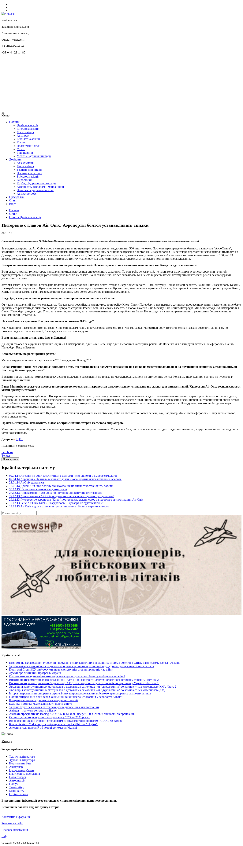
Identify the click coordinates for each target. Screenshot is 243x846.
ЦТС (19, 439)
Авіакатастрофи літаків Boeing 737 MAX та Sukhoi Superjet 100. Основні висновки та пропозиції (72, 713)
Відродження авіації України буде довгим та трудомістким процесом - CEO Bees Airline (65, 720)
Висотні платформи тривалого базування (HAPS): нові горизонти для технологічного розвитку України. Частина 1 (84, 683)
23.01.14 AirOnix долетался (26, 482)
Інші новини (25, 152)
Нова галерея (17, 777)
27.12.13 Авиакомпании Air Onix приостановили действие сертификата (55, 492)
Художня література (22, 760)
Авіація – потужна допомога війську (33, 710)
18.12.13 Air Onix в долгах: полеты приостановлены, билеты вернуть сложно (59, 506)
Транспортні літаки (29, 169)
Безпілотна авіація (28, 139)
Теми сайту (16, 787)
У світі (21, 149)
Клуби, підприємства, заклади (36, 183)
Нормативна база (20, 763)
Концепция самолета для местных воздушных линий (43, 700)
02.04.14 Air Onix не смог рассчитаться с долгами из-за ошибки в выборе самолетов (63, 475)
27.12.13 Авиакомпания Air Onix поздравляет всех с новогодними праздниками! (61, 496)
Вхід (4, 836)
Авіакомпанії (25, 162)
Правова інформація (15, 829)
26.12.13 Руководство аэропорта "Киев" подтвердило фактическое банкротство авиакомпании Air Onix (76, 499)
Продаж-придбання (21, 770)
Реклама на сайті (12, 823)
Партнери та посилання (24, 773)
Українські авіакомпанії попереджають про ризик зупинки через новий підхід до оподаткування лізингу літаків (81, 666)
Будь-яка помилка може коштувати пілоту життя (40, 703)
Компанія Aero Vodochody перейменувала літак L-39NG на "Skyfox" (53, 724)
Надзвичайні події (28, 145)
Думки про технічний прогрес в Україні (35, 673)
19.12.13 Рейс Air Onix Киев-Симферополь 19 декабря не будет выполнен (56, 503)
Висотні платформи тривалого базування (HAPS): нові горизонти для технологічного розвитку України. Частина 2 (84, 679)
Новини (14, 121)
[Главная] (8, 13)
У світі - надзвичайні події (34, 156)
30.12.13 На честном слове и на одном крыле (38, 489)
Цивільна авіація (27, 125)
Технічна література (22, 756)
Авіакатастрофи (27, 193)
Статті (13, 200)
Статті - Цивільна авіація (25, 217)
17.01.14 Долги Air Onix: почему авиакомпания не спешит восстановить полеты (61, 485)
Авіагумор (16, 766)
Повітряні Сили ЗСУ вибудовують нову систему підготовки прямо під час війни (61, 669)
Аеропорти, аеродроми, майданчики (40, 186)
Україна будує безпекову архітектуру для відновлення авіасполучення (54, 707)
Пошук (13, 783)
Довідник (15, 159)
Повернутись (10, 459)
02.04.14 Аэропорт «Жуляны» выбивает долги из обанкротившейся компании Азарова (65, 479)
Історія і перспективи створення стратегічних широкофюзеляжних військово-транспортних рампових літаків (80, 693)
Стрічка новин (18, 794)
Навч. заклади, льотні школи (35, 190)
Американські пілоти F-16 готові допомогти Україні (43, 727)
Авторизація (17, 780)
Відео (12, 203)
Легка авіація (25, 132)
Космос (21, 142)
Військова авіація (28, 128)
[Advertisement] (115, 83)
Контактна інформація (16, 816)
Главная (14, 210)
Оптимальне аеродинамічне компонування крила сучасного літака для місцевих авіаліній (67, 676)
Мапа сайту (16, 790)
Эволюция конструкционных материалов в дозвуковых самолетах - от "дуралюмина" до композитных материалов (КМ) (87, 690)
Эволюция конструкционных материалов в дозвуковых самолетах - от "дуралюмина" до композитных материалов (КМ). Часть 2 (92, 686)
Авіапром (23, 135)
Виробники (24, 180)
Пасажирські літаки (29, 173)
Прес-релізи (16, 197)
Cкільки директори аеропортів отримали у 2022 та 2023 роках (49, 717)
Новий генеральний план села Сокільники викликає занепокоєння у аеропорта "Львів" (66, 696)
